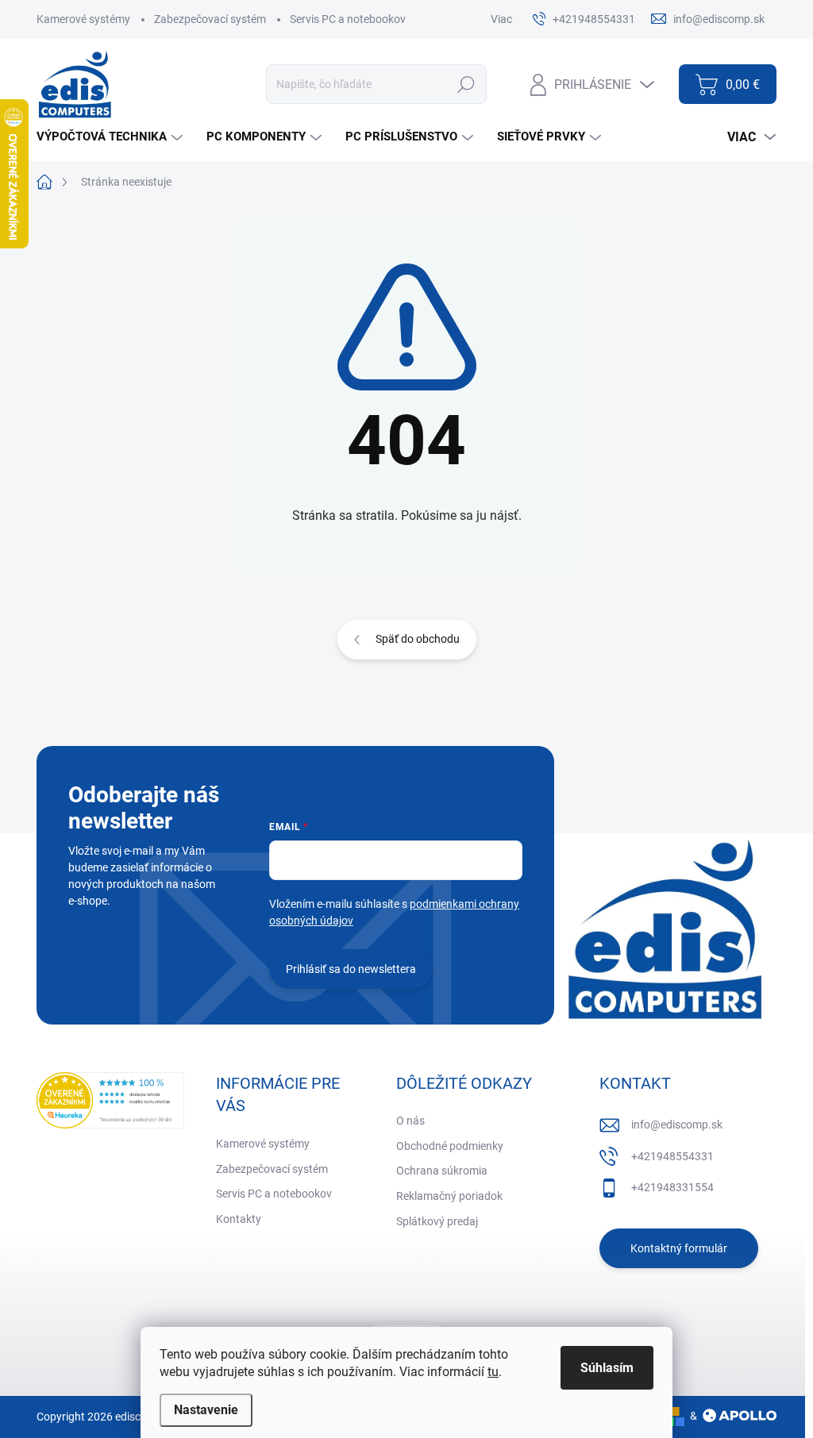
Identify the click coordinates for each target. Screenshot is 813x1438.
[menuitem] (112, 136)
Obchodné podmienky (449, 1146)
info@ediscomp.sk (676, 1124)
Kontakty (238, 1219)
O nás (410, 1120)
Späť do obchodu (418, 638)
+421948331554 (672, 1187)
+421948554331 (672, 1156)
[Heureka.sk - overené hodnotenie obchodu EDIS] (110, 1100)
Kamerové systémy (83, 19)
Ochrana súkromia (441, 1170)
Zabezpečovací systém (210, 19)
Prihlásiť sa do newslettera (351, 969)
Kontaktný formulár (678, 1248)
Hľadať (466, 84)
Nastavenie (206, 1409)
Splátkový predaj (437, 1221)
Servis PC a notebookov (348, 19)
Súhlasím (607, 1367)
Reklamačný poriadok (449, 1196)
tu (493, 1371)
